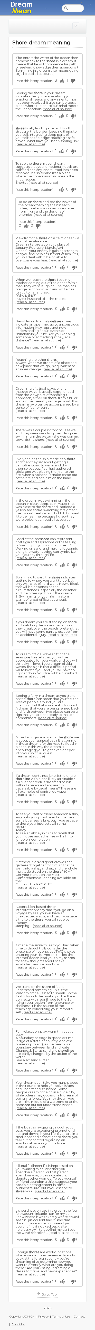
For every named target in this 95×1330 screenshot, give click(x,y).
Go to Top (49, 1294)
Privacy (43, 1316)
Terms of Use (61, 1316)
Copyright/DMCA (21, 1316)
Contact (79, 1316)
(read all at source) (40, 74)
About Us (18, 1324)
